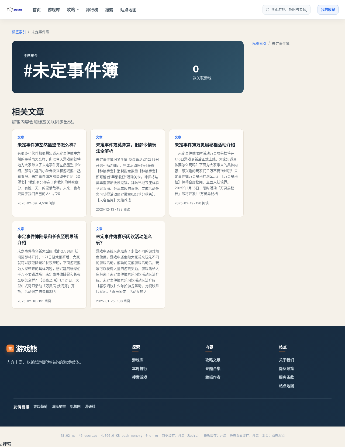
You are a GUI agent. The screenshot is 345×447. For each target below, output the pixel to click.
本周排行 (139, 368)
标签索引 (19, 32)
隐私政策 (286, 368)
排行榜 (92, 9)
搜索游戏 (139, 377)
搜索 (109, 9)
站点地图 (128, 9)
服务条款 (286, 377)
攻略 (71, 9)
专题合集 (212, 368)
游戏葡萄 (40, 406)
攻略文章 (212, 359)
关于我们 (286, 359)
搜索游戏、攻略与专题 (288, 9)
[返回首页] (14, 10)
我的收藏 (328, 9)
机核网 (75, 406)
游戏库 (54, 9)
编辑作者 (212, 377)
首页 (37, 9)
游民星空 (59, 406)
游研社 (90, 406)
